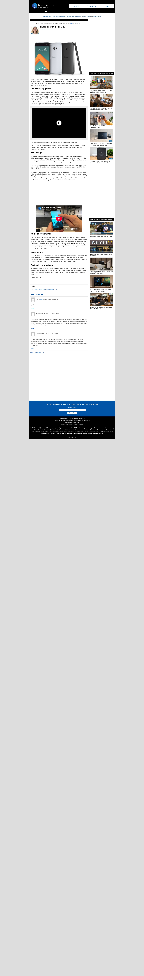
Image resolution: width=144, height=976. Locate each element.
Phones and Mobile (48, 289)
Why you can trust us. (76, 23)
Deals (106, 6)
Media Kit (57, 420)
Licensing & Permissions (83, 420)
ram (41, 299)
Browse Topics (41, 11)
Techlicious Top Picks (64, 11)
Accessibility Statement (72, 422)
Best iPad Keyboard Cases (73, 16)
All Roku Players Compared (58, 16)
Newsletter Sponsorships (68, 420)
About (66, 418)
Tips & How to (91, 6)
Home (32, 11)
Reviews (76, 6)
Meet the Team (73, 418)
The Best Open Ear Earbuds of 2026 (91, 16)
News (40, 289)
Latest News (52, 11)
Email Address (72, 407)
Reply (32, 308)
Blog (56, 289)
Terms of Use (64, 424)
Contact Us (81, 418)
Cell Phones (34, 289)
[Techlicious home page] (43, 8)
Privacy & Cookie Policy (76, 424)
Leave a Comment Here (37, 352)
